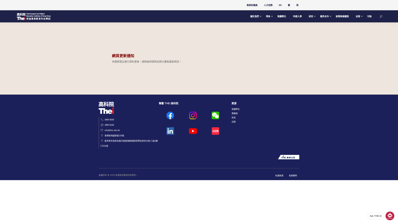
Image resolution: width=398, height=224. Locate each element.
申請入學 (297, 16)
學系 (268, 16)
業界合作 (324, 16)
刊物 (369, 16)
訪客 (358, 16)
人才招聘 (268, 5)
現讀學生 (281, 16)
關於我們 (254, 16)
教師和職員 (252, 5)
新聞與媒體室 (342, 16)
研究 (311, 16)
